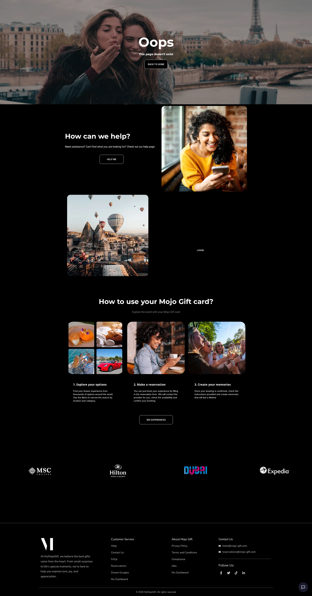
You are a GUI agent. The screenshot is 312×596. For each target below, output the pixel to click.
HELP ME (111, 159)
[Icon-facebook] (221, 572)
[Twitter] (228, 572)
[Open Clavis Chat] (303, 587)
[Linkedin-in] (243, 572)
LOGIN (200, 250)
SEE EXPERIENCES (156, 419)
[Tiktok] (236, 572)
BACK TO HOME (156, 64)
